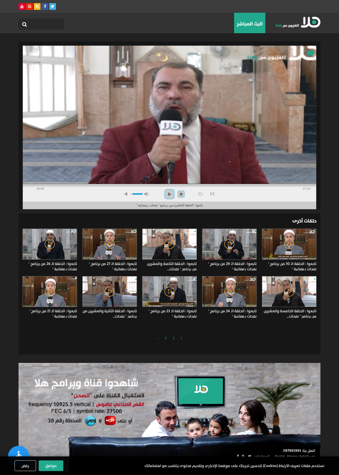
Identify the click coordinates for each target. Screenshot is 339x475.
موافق (51, 465)
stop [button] (181, 194)
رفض (25, 465)
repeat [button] (200, 193)
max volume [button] (146, 194)
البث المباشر (250, 24)
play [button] (169, 194)
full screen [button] (212, 193)
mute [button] (126, 194)
